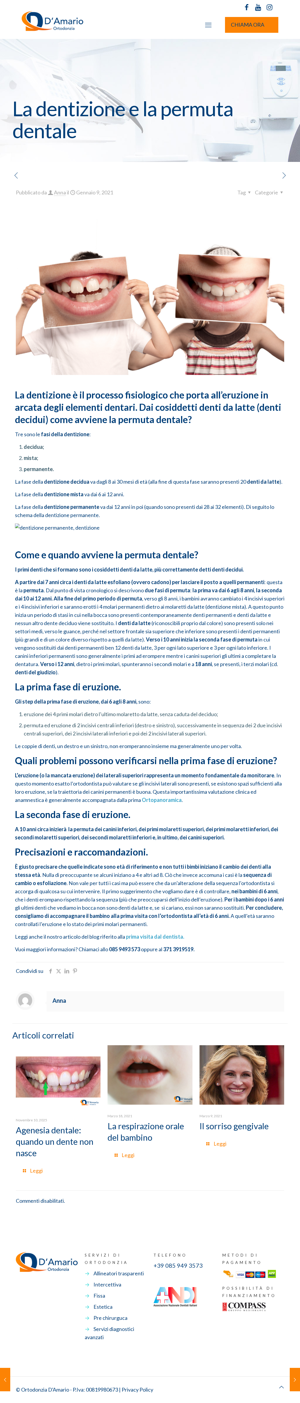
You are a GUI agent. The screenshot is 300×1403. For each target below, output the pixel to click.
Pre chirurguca (110, 1318)
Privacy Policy (137, 1389)
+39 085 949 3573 (178, 1265)
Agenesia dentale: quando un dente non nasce (54, 1141)
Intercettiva (107, 1284)
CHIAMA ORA (247, 24)
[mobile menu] (208, 25)
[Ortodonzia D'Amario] (52, 25)
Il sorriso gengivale (234, 1126)
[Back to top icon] (281, 1387)
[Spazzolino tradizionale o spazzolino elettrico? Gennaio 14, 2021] (295, 1379)
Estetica (102, 1306)
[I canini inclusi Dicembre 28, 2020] (5, 1379)
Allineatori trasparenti (118, 1273)
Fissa (99, 1295)
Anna (60, 192)
